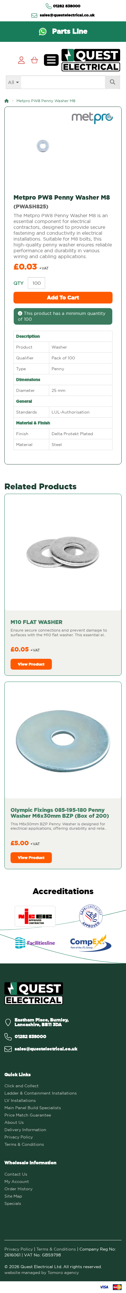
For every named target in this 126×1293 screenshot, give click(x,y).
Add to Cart (63, 297)
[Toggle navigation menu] (51, 60)
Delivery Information (25, 1129)
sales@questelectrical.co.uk (67, 15)
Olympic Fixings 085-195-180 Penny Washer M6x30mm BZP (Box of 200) (60, 812)
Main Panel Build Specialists (32, 1107)
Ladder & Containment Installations (40, 1093)
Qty (18, 283)
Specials (12, 1203)
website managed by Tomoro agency (41, 1272)
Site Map (13, 1196)
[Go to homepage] (91, 60)
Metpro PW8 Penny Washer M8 (45, 100)
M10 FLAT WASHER (36, 622)
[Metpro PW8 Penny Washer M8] (63, 146)
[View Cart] (34, 60)
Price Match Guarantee (27, 1115)
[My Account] (21, 60)
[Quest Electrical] (33, 993)
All (11, 82)
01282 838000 (66, 5)
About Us (14, 1122)
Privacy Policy (18, 1137)
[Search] (112, 82)
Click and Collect (21, 1085)
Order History (18, 1188)
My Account (16, 1181)
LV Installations (20, 1100)
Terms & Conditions (24, 1144)
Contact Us (15, 1174)
